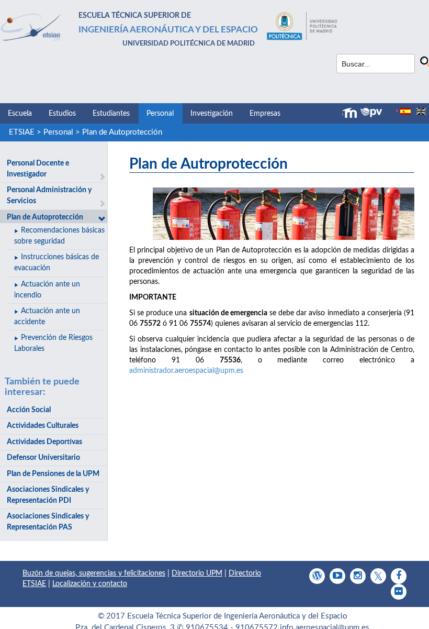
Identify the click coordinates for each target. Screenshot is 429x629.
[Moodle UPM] (351, 113)
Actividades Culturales (42, 425)
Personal (160, 113)
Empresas (265, 113)
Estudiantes (111, 113)
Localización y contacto (89, 584)
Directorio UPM (197, 573)
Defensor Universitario (43, 457)
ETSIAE (22, 132)
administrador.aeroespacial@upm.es (186, 370)
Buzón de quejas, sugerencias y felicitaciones (93, 573)
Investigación (211, 113)
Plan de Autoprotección (122, 132)
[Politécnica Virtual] (371, 112)
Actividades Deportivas (44, 442)
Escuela (20, 113)
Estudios (62, 113)
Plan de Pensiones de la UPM (53, 474)
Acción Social (29, 410)
